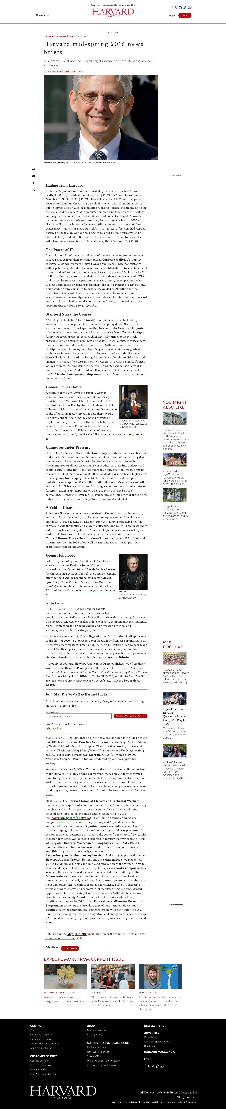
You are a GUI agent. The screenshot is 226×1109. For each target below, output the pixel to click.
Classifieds (150, 1037)
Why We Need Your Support (102, 1065)
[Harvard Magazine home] (113, 12)
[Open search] (49, 15)
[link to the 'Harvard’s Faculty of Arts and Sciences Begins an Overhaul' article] (176, 496)
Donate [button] (185, 15)
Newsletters (154, 1025)
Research (97, 993)
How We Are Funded (98, 1051)
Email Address (52, 712)
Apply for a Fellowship (42, 1047)
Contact (36, 1025)
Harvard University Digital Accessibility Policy (145, 1102)
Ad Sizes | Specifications (157, 1041)
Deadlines (149, 1046)
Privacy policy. (54, 728)
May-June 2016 (66, 71)
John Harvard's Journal (60, 938)
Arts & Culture (148, 993)
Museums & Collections (59, 993)
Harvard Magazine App (161, 1051)
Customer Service (43, 1056)
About (92, 1025)
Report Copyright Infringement (182, 1102)
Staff (33, 1030)
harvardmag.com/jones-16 (63, 569)
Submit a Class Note (41, 1034)
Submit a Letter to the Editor (45, 1043)
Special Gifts (94, 1056)
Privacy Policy (94, 1034)
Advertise (151, 1032)
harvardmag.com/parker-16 (69, 574)
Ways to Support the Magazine (104, 1060)
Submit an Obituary (40, 1038)
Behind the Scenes (97, 1047)
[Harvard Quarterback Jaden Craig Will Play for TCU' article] (176, 699)
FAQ (146, 1058)
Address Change (39, 1060)
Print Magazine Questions (44, 1073)
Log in (172, 15)
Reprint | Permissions (41, 1065)
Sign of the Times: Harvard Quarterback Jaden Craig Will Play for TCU (175, 716)
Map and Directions (97, 1030)
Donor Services (38, 1069)
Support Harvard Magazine (108, 1042)
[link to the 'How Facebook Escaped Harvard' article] (176, 659)
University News (55, 36)
